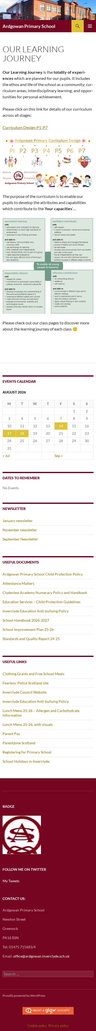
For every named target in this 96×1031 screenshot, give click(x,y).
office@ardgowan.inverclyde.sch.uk (41, 956)
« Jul (6, 455)
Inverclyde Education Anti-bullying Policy (36, 611)
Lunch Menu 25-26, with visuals (28, 724)
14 (61, 426)
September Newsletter (20, 539)
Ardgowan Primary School (29, 26)
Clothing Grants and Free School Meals (33, 674)
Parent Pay (11, 733)
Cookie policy (37, 1026)
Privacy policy (58, 1026)
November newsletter (20, 530)
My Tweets (11, 881)
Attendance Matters (18, 583)
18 (22, 433)
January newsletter (18, 520)
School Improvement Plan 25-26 (28, 629)
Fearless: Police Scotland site (25, 683)
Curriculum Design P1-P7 (25, 127)
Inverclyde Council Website (24, 692)
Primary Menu (90, 26)
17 (9, 433)
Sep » (58, 455)
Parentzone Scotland (19, 743)
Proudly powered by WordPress (24, 995)
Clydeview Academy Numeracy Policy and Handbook (45, 592)
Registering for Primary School (27, 752)
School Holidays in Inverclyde (26, 761)
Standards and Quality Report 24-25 (31, 638)
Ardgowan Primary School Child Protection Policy (43, 574)
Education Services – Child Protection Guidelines (41, 602)
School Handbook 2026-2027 (26, 620)
